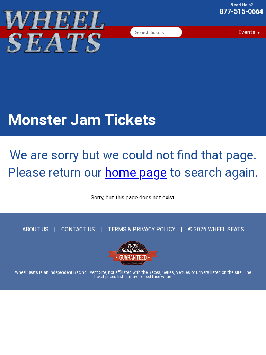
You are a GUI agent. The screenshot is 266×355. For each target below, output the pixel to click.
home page (136, 172)
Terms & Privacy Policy (141, 229)
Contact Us (78, 229)
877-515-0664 (241, 11)
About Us (35, 229)
